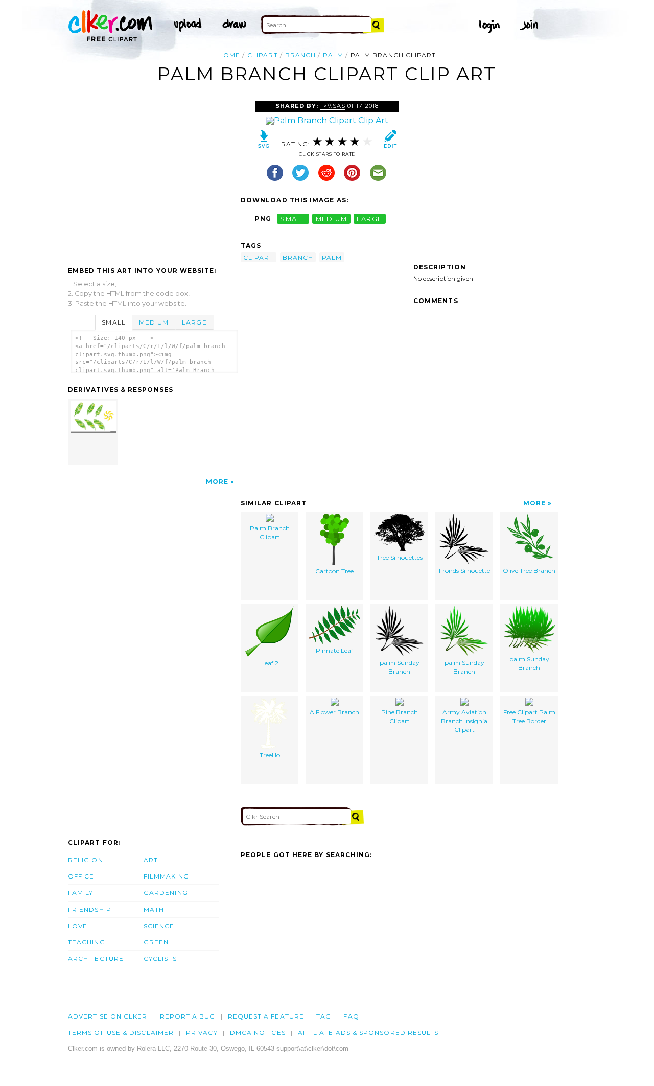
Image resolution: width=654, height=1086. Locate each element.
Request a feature (266, 1016)
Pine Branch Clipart (399, 716)
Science (159, 926)
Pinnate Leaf (334, 650)
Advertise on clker (107, 1016)
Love (77, 926)
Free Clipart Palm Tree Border (529, 716)
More (217, 482)
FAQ (351, 1016)
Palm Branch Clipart (270, 532)
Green (156, 942)
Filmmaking (166, 876)
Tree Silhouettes (400, 557)
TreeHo (270, 755)
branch (300, 55)
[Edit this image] (390, 141)
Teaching (86, 942)
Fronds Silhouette (464, 570)
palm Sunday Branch (399, 667)
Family (80, 892)
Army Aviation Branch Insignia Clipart (464, 720)
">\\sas (332, 105)
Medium (154, 322)
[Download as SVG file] (264, 141)
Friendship (89, 909)
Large (194, 322)
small (293, 218)
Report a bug (188, 1016)
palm (333, 55)
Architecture (96, 958)
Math (154, 909)
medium (331, 218)
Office (81, 876)
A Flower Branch (334, 712)
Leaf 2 (269, 663)
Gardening (166, 892)
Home (229, 55)
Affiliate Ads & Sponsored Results (368, 1032)
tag (323, 1016)
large (369, 218)
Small (113, 322)
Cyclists (160, 958)
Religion (85, 860)
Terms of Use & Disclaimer (121, 1032)
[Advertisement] (154, 177)
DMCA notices (258, 1032)
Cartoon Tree (334, 571)
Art (151, 860)
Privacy (202, 1032)
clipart (262, 55)
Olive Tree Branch (529, 570)
